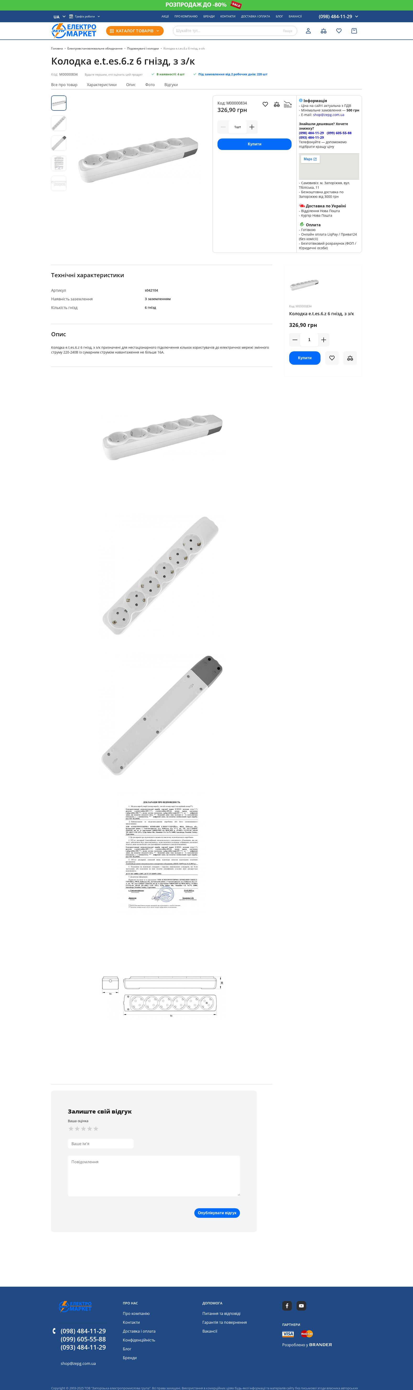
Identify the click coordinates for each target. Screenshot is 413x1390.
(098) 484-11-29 (311, 133)
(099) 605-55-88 (339, 133)
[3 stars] (83, 1128)
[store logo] (74, 30)
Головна (57, 48)
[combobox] (235, 31)
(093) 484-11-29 (311, 137)
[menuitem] (165, 16)
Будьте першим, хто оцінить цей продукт (114, 74)
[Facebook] (287, 1306)
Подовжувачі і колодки (143, 48)
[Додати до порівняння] (277, 104)
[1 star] (71, 1128)
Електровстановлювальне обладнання (95, 48)
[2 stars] (77, 1128)
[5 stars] (96, 1128)
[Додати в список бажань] (265, 104)
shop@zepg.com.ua (328, 114)
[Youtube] (301, 1306)
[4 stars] (90, 1128)
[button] (332, 358)
